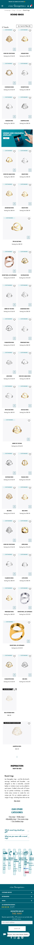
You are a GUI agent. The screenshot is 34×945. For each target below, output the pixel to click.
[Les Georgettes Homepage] (17, 6)
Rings (13, 10)
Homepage (7, 10)
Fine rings (12, 817)
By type (19, 10)
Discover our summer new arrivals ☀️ (17, 1)
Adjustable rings (11, 819)
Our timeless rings (17, 821)
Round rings (26, 10)
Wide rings (20, 817)
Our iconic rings (23, 819)
